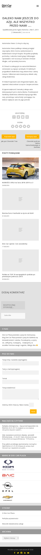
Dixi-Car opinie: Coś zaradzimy (14, 244)
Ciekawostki (16, 32)
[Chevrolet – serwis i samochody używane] (7, 500)
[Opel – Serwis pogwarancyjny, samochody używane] (7, 491)
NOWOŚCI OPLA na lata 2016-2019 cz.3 (17, 183)
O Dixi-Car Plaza (8, 513)
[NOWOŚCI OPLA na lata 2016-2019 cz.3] (20, 168)
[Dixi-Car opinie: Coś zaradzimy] (20, 230)
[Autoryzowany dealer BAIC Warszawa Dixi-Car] (8, 478)
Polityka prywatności (10, 518)
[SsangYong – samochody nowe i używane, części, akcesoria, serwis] (8, 470)
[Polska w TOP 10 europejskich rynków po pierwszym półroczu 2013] (20, 260)
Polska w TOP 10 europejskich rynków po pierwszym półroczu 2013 (18, 275)
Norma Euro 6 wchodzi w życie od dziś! (18, 213)
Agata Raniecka (22, 30)
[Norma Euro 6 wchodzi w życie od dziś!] (20, 199)
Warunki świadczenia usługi (12, 524)
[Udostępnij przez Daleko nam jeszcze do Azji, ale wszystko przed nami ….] (14, 117)
